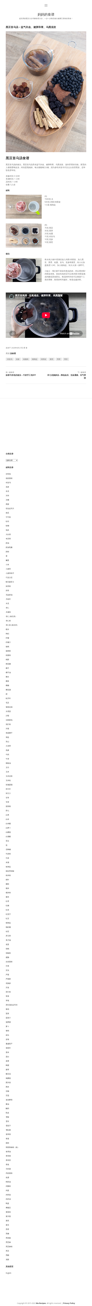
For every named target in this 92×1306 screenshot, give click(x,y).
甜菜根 (8, 806)
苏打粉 (8, 992)
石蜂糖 (8, 849)
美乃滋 (8, 940)
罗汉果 (8, 936)
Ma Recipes (41, 1303)
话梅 (7, 1091)
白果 (7, 815)
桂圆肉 (25, 359)
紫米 (7, 897)
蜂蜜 (7, 1065)
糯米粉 (8, 892)
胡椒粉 (8, 953)
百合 (7, 841)
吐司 (7, 521)
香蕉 (7, 1164)
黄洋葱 (8, 1216)
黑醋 (7, 1255)
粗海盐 (8, 867)
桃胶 (7, 659)
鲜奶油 (8, 1182)
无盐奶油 (9, 595)
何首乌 (9, 359)
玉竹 (7, 767)
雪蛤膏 (8, 1130)
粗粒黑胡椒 (10, 871)
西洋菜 (8, 1082)
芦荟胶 (8, 979)
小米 (7, 564)
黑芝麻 (8, 1242)
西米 (7, 1087)
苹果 (7, 996)
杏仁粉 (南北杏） (12, 625)
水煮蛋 (8, 711)
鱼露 (7, 1177)
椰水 (7, 677)
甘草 (7, 797)
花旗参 (8, 983)
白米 (7, 819)
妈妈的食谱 (46, 14)
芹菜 (7, 987)
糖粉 (7, 884)
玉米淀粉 (9, 776)
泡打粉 (8, 724)
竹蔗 (7, 858)
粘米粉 (8, 875)
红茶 (7, 910)
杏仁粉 (8, 620)
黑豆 (66, 359)
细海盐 (34, 359)
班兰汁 (8, 793)
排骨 (7, 590)
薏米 (7, 1052)
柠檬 (7, 638)
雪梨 (7, 1117)
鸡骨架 (43, 359)
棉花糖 (8, 664)
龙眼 (7, 1259)
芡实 (7, 970)
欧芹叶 (8, 698)
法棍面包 (9, 720)
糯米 (7, 888)
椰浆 (7, 681)
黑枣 (58, 359)
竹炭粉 (8, 854)
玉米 (7, 772)
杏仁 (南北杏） (11, 616)
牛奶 (7, 754)
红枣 (7, 901)
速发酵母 (9, 1100)
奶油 (7, 543)
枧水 (7, 629)
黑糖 (7, 1233)
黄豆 (7, 1225)
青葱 (7, 1138)
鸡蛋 (7, 1190)
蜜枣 (7, 1069)
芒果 (7, 966)
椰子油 (8, 672)
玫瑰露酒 (9, 785)
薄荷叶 (8, 1048)
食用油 (8, 1151)
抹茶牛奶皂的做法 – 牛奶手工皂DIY (21, 375)
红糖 (7, 905)
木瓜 (7, 603)
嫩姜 (7, 560)
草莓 (7, 1000)
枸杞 (7, 633)
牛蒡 (7, 759)
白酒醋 (8, 836)
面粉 (7, 1143)
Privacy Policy (69, 1303)
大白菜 (8, 534)
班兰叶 (8, 789)
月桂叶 (8, 599)
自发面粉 (9, 961)
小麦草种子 (10, 573)
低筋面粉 (9, 478)
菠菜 (7, 1013)
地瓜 (7, 530)
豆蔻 (7, 1095)
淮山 (7, 741)
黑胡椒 (8, 1238)
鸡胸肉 (8, 1186)
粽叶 (7, 879)
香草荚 (8, 1160)
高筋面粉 (9, 1173)
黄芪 (51, 359)
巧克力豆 (9, 577)
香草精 (8, 1156)
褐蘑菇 (8, 1078)
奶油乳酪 (9, 547)
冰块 (7, 495)
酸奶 (7, 1108)
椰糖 (7, 685)
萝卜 (7, 1026)
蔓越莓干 (9, 1043)
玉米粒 (8, 780)
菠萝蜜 (8, 1022)
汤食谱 (13, 353)
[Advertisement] (46, 428)
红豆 (7, 918)
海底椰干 (9, 733)
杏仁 (7, 608)
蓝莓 (7, 1039)
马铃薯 (8, 1169)
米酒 (7, 862)
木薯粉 (8, 612)
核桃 (7, 646)
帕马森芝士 (10, 582)
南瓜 (7, 513)
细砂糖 (8, 927)
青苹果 (8, 1134)
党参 (17, 359)
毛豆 (7, 702)
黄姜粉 (8, 1212)
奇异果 (8, 538)
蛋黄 (7, 1061)
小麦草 (8, 569)
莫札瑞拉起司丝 (11, 1005)
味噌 (7, 526)
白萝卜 (8, 828)
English (8, 1273)
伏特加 (8, 474)
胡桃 (7, 949)
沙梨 (7, 715)
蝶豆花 (8, 1074)
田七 (7, 810)
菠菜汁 (8, 1018)
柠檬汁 (8, 642)
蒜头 (7, 1035)
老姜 (7, 944)
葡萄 (7, 1031)
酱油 (7, 1104)
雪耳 (7, 1121)
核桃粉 (8, 651)
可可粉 (8, 517)
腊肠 (7, 957)
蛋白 (7, 1056)
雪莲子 (8, 1125)
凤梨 (7, 504)
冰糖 (7, 500)
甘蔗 (7, 802)
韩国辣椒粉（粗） (12, 1147)
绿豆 (7, 931)
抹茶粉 (8, 586)
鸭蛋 (7, 1203)
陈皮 (7, 1113)
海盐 (7, 737)
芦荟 (7, 974)
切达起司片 (10, 508)
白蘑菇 (8, 832)
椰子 (7, 668)
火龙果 (8, 746)
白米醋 (8, 823)
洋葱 (7, 728)
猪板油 (8, 763)
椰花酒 (8, 690)
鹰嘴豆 (8, 1207)
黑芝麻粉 (9, 1246)
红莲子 (8, 914)
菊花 (7, 1009)
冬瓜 (7, 491)
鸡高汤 (8, 1199)
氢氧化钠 (9, 707)
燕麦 (7, 750)
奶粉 (7, 551)
